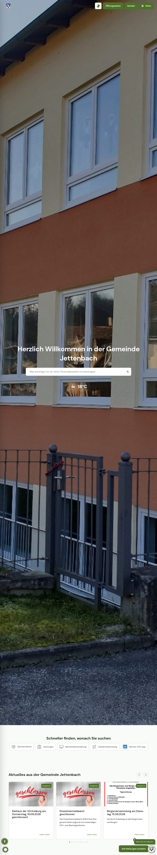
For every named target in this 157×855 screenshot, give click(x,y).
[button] (139, 774)
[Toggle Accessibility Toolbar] (4, 841)
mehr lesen (45, 834)
